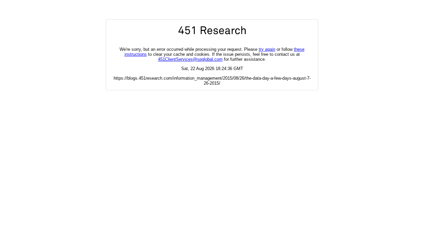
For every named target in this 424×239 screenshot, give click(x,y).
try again (267, 49)
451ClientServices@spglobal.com (190, 59)
